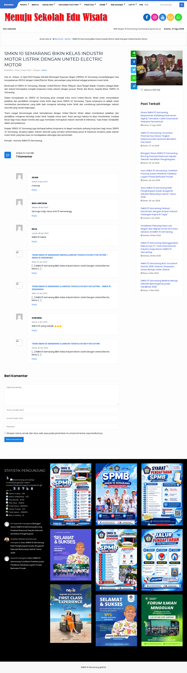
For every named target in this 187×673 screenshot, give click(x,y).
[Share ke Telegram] (134, 86)
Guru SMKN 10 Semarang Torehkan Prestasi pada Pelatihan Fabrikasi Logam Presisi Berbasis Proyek (159, 173)
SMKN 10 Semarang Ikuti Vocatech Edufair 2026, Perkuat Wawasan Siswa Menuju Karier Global (159, 266)
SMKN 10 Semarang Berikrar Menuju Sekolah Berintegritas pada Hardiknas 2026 (159, 283)
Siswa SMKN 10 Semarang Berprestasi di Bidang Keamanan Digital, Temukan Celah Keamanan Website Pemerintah (159, 117)
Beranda (9, 4)
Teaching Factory (68, 4)
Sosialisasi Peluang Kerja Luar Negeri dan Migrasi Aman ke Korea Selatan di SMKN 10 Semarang (159, 228)
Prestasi (89, 4)
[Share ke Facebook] (134, 62)
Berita (35, 4)
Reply (34, 190)
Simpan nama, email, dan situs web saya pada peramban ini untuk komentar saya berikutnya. (55, 433)
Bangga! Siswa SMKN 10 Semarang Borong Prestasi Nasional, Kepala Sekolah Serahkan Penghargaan (159, 156)
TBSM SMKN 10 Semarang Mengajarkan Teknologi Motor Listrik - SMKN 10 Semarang (70, 256)
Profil (23, 4)
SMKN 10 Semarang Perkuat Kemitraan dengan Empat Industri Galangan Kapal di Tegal (159, 211)
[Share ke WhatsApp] (134, 78)
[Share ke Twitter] (134, 70)
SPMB (102, 4)
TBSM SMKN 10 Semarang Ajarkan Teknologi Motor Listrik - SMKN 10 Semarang (71, 288)
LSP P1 (132, 4)
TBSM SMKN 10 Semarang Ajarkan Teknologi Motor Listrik (66, 343)
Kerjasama (117, 4)
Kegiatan (48, 4)
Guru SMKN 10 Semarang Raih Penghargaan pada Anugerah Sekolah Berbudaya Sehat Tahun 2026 (158, 192)
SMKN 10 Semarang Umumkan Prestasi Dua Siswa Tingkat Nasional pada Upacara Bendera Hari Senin (158, 137)
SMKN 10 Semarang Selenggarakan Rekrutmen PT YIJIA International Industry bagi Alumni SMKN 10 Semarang (159, 247)
